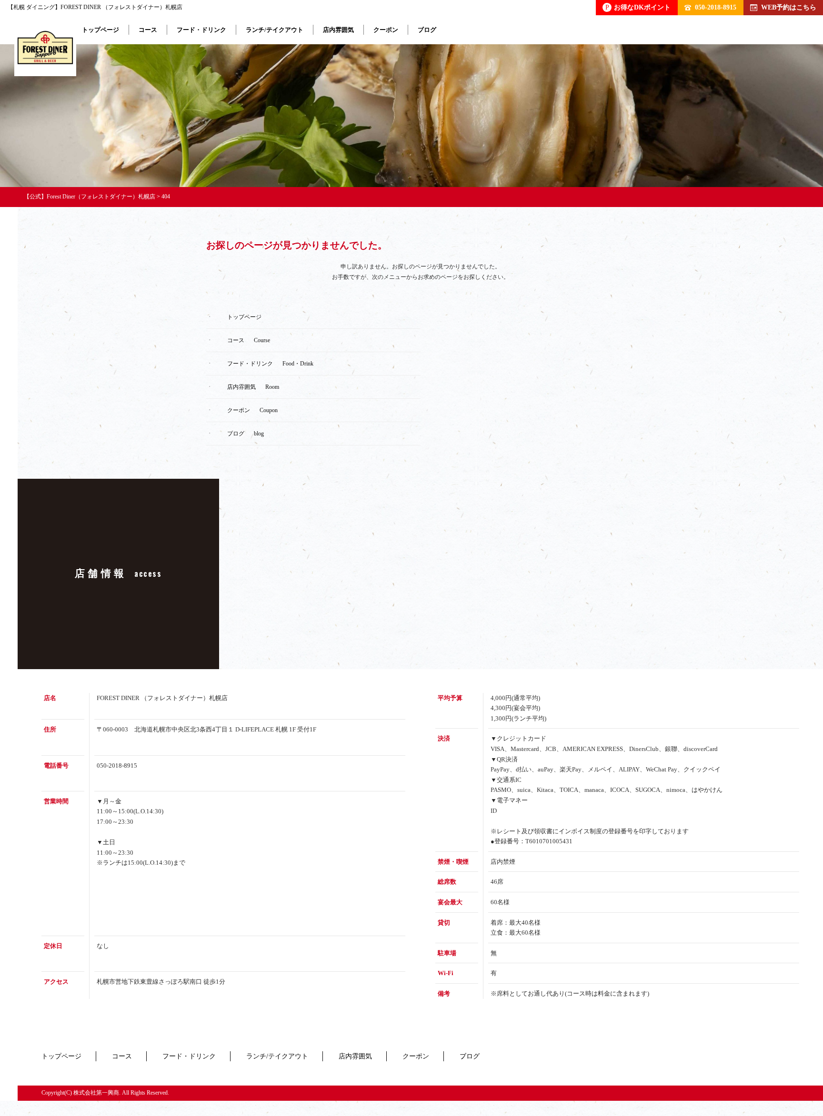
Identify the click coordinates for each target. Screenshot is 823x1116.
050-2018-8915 (715, 7)
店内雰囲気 (338, 29)
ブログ (427, 29)
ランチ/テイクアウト (274, 29)
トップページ (100, 29)
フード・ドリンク (201, 29)
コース (148, 29)
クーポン (385, 29)
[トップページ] (45, 49)
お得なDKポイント (638, 7)
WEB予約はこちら (788, 7)
